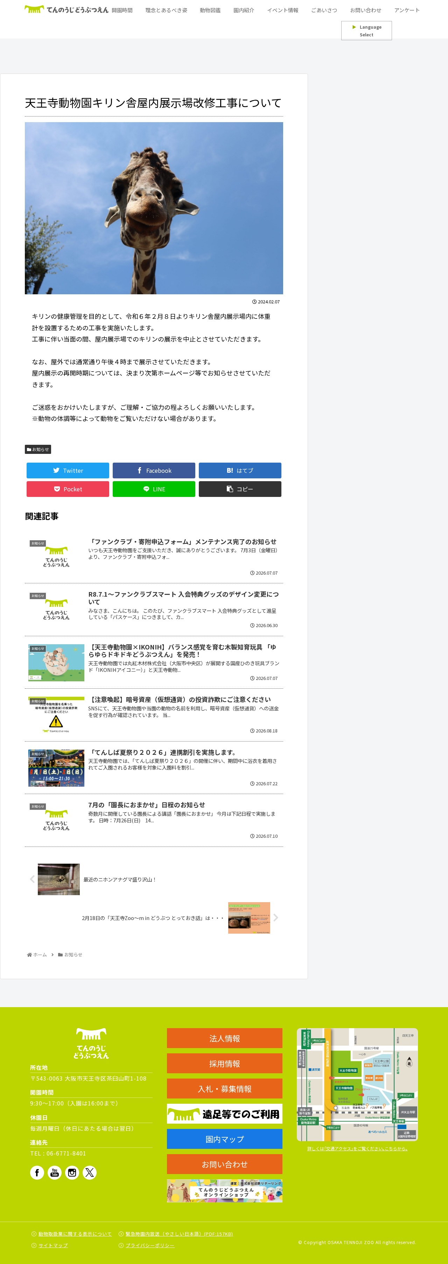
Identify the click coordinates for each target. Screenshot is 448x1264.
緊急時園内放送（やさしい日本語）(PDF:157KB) (179, 1233)
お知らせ (40, 449)
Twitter (90, 1173)
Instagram (72, 1173)
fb (37, 1173)
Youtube (55, 1173)
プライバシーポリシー (150, 1245)
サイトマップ (53, 1245)
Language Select (367, 30)
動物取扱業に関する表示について (75, 1233)
